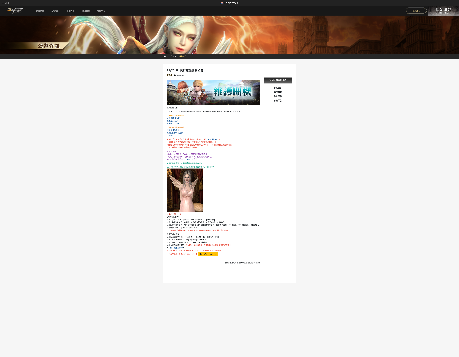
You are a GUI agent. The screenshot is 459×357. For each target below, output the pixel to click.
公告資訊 (172, 56)
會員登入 (416, 10)
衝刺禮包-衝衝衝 (173, 118)
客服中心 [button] (101, 10)
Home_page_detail (164, 56)
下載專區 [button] (70, 10)
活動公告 (278, 96)
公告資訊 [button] (55, 10)
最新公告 (278, 88)
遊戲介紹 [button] (40, 10)
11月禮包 (170, 135)
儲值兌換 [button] (86, 10)
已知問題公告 (188, 159)
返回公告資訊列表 (278, 80)
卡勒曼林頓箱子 (173, 130)
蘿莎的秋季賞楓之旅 (175, 132)
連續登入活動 (172, 120)
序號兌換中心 (213, 139)
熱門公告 (278, 92)
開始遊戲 (443, 11)
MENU (7, 3)
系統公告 (278, 100)
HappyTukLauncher (208, 254)
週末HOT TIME (173, 123)
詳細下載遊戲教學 (176, 247)
